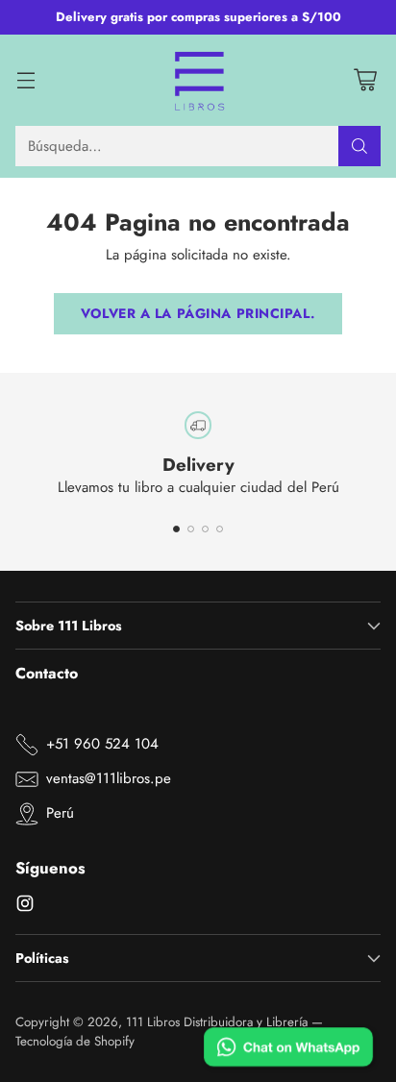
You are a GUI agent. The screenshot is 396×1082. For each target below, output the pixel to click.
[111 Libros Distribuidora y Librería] (198, 80)
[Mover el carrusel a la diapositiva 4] (219, 529)
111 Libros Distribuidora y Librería (217, 1022)
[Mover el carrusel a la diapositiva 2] (190, 529)
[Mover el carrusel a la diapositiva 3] (205, 529)
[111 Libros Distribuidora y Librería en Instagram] (25, 907)
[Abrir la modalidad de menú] (25, 80)
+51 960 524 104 (102, 743)
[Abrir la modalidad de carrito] (364, 80)
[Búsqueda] (359, 146)
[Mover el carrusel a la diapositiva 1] (176, 529)
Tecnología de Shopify (75, 1041)
